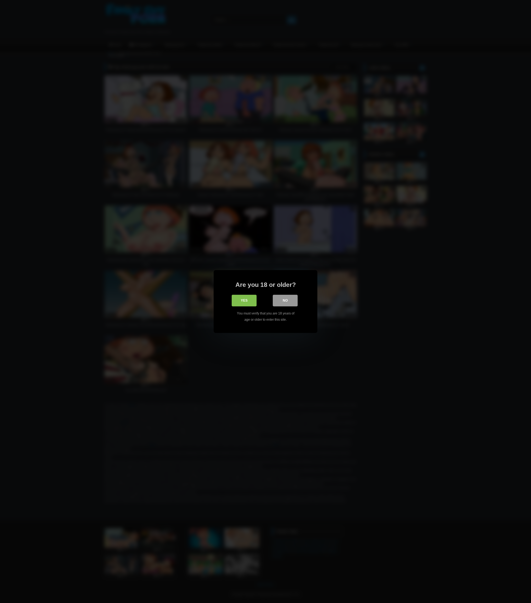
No (285, 300)
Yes (244, 300)
